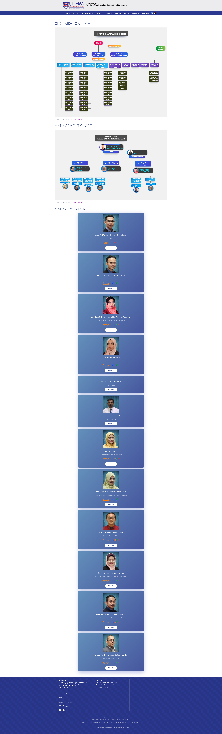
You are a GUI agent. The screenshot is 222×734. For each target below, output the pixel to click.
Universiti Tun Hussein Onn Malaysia (107, 682)
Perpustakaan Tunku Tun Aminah (106, 685)
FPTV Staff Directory (102, 687)
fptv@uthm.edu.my (69, 693)
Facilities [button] (118, 13)
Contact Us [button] (136, 13)
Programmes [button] (108, 13)
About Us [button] (75, 13)
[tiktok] (64, 710)
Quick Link (145, 13)
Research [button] (127, 13)
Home (68, 13)
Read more (111, 247)
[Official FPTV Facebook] (60, 710)
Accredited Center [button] (87, 13)
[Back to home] (111, 5)
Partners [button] (99, 13)
